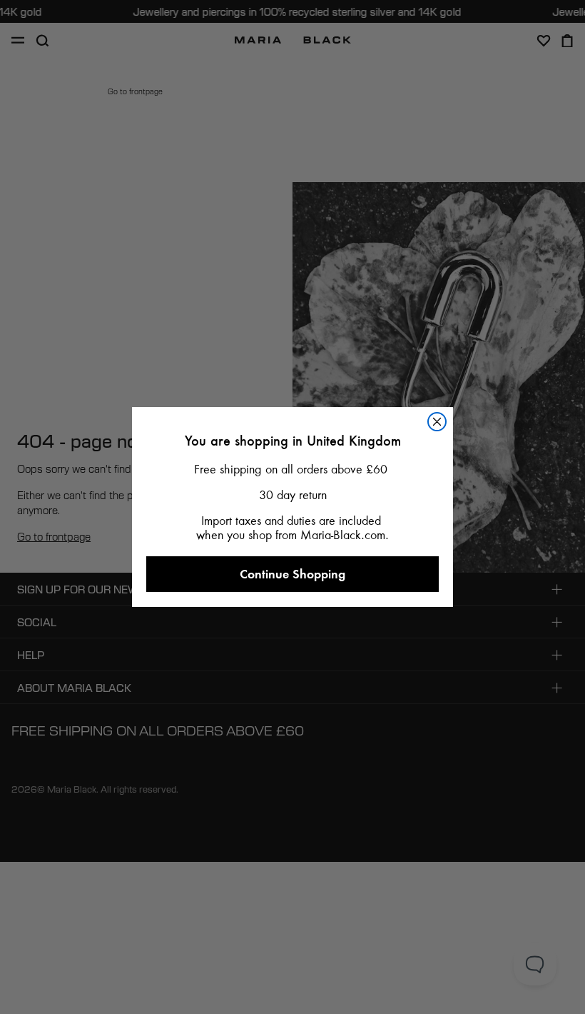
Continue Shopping (292, 574)
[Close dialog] (437, 422)
